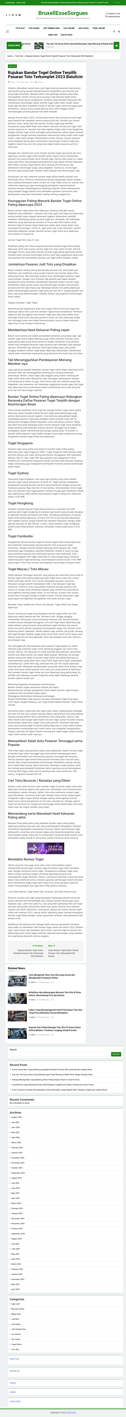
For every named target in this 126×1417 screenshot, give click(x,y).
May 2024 (15, 1254)
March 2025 (16, 1203)
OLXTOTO (71, 1412)
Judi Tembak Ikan (51, 28)
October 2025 (16, 1168)
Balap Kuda (66, 35)
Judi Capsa (83, 28)
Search (13, 1049)
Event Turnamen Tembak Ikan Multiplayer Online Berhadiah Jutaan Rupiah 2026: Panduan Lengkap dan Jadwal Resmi (59, 1090)
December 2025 (17, 1158)
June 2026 (15, 1127)
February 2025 (17, 1208)
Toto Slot (20, 28)
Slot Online (69, 28)
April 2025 (15, 1198)
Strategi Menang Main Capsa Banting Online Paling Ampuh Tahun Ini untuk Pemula (45, 1080)
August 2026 (16, 1117)
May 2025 (15, 1193)
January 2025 (16, 1213)
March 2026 (16, 1142)
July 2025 (15, 1183)
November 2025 (17, 1163)
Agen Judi (52, 35)
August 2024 (16, 1239)
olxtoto (13, 1383)
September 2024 (18, 1234)
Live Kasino (34, 28)
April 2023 (15, 1289)
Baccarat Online (17, 1309)
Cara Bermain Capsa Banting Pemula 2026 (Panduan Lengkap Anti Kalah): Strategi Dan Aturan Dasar (75, 3)
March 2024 (16, 1264)
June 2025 (15, 1188)
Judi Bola (15, 1319)
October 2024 (16, 1229)
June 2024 (15, 1249)
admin (12, 82)
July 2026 (15, 1122)
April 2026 (15, 1137)
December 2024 (17, 1218)
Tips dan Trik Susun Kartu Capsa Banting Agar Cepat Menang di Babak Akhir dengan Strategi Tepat (69, 44)
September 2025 (18, 1173)
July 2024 (15, 1244)
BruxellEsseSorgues (63, 13)
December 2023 (17, 1279)
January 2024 (16, 1274)
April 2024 (15, 1259)
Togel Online (98, 28)
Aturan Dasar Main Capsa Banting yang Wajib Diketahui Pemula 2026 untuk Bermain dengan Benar (52, 1069)
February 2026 (17, 1148)
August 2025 (16, 1178)
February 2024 (17, 1269)
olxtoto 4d (15, 1370)
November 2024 (17, 1224)
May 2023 (15, 1284)
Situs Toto (14, 1358)
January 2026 (16, 1153)
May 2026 (15, 1132)
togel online (15, 1401)
